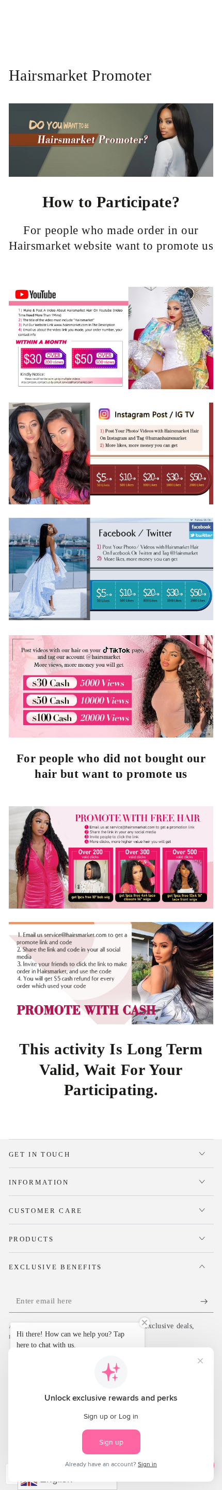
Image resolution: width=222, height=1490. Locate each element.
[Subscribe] (206, 1301)
